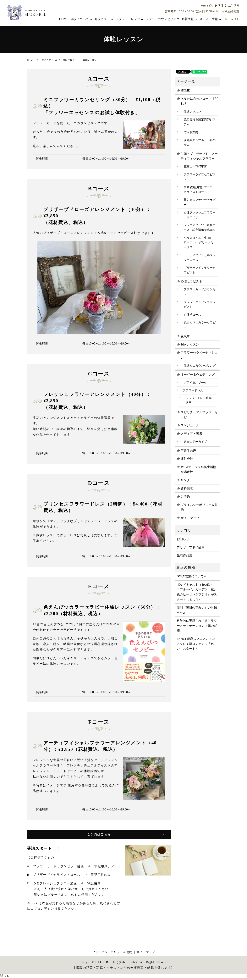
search (237, 19)
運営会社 (187, 458)
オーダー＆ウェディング (198, 374)
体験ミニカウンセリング (200, 365)
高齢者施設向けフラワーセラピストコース (200, 189)
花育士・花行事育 (195, 166)
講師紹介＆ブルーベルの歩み (200, 142)
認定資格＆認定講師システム (200, 122)
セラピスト (102, 19)
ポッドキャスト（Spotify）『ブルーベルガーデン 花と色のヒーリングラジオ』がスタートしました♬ (197, 592)
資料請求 (187, 488)
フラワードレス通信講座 (199, 400)
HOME (63, 19)
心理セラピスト (191, 281)
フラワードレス (193, 390)
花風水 (185, 336)
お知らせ (183, 539)
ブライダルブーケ (195, 382)
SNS (226, 19)
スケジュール (190, 425)
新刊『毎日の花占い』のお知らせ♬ (197, 610)
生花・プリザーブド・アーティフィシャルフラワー (199, 156)
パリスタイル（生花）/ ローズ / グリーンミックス (200, 242)
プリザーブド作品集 (191, 547)
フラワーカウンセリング (162, 19)
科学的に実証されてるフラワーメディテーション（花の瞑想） (197, 625)
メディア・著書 (191, 433)
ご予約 (185, 496)
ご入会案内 (191, 132)
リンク (185, 480)
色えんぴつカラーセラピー (200, 325)
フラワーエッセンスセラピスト (200, 304)
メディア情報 (208, 19)
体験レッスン (192, 111)
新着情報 (187, 19)
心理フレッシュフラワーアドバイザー (200, 215)
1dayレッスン (190, 344)
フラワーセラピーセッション (199, 355)
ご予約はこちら (99, 834)
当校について (79, 19)
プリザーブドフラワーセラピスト (200, 270)
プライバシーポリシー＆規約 (199, 507)
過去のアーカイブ (195, 441)
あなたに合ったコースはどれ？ (58, 60)
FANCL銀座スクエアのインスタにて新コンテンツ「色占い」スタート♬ (197, 643)
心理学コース (192, 314)
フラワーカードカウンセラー (200, 292)
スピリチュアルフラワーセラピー (199, 415)
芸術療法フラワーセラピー (200, 202)
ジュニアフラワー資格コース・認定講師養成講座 (200, 227)
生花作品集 (184, 555)
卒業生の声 (188, 450)
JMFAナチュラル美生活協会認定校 (198, 469)
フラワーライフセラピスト (200, 177)
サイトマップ (190, 518)
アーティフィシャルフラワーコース (200, 257)
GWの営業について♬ (192, 576)
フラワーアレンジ (127, 19)
